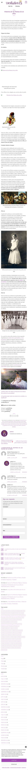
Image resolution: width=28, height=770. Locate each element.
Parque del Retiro (5, 619)
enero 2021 (3, 727)
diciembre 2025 (4, 684)
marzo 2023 (3, 719)
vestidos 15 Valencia (5, 628)
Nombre (5, 518)
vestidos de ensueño (5, 636)
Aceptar (13, 760)
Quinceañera (19, 619)
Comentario (6, 506)
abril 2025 (3, 701)
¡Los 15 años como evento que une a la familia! (13, 590)
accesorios (3, 281)
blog (14, 10)
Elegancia (9, 615)
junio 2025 (3, 696)
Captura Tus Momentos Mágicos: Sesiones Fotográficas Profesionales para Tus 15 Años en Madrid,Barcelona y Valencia (14, 584)
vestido (21, 280)
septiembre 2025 (5, 691)
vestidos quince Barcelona (6, 645)
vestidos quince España (16, 645)
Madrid (23, 615)
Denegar (14, 764)
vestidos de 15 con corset (6, 630)
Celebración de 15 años (6, 613)
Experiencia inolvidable (17, 615)
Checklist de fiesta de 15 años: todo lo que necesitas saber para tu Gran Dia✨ (14, 558)
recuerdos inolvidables (6, 621)
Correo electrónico (7, 524)
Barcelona (23, 610)
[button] (26, 747)
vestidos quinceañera (5, 643)
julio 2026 (3, 676)
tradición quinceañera (17, 425)
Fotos (2, 663)
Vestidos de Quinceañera (6, 639)
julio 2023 (3, 712)
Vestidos (3, 668)
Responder (24, 457)
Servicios (3, 666)
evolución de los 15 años (5, 422)
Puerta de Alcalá (12, 619)
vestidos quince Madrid (6, 647)
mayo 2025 (3, 699)
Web (4, 530)
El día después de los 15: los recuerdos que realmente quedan (14, 568)
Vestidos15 (11, 626)
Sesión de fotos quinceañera (7, 623)
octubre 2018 (4, 735)
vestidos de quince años (16, 639)
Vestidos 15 (17, 626)
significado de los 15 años (8, 425)
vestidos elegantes (17, 641)
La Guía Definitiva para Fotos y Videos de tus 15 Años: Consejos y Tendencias (13, 602)
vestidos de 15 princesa (16, 634)
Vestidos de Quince (21, 636)
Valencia (19, 623)
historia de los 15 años (23, 422)
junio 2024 (3, 704)
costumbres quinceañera (8, 421)
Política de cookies (6, 767)
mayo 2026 (3, 678)
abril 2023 (3, 717)
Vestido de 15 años (5, 626)
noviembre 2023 (4, 709)
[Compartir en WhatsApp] (11, 416)
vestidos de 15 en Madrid (16, 632)
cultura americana (17, 421)
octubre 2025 (4, 689)
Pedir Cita (10, 6)
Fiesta (2, 661)
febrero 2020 (4, 730)
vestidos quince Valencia (15, 647)
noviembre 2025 (5, 686)
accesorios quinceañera (6, 610)
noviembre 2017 (4, 742)
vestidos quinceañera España (16, 643)
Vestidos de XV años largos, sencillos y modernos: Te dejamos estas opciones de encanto (14, 563)
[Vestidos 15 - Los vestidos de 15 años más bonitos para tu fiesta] (14, 2)
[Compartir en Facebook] (13, 416)
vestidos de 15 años (13, 628)
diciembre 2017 (4, 740)
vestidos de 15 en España (6, 632)
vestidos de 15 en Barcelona (17, 630)
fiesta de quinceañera (14, 422)
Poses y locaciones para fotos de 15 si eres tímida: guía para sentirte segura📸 (14, 554)
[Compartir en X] (15, 416)
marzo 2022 (3, 722)
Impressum (23, 767)
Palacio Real (21, 617)
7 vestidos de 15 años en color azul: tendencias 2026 (15, 550)
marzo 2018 (3, 737)
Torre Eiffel (15, 623)
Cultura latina (23, 421)
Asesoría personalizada (15, 610)
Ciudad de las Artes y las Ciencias (17, 613)
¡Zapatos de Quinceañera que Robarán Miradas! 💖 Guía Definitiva (7, 442)
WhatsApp (17, 6)
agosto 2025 (4, 694)
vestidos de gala (13, 636)
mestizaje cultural (4, 424)
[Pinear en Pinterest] (17, 416)
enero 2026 (3, 681)
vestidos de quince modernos (7, 641)
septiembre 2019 (5, 732)
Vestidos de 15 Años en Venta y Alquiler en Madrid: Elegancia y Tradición (13, 578)
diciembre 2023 (4, 707)
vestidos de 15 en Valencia (6, 634)
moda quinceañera (14, 617)
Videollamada (4, 649)
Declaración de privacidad (15, 767)
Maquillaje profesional (6, 617)
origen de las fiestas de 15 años (13, 424)
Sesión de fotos (14, 621)
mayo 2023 (3, 714)
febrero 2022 (4, 724)
